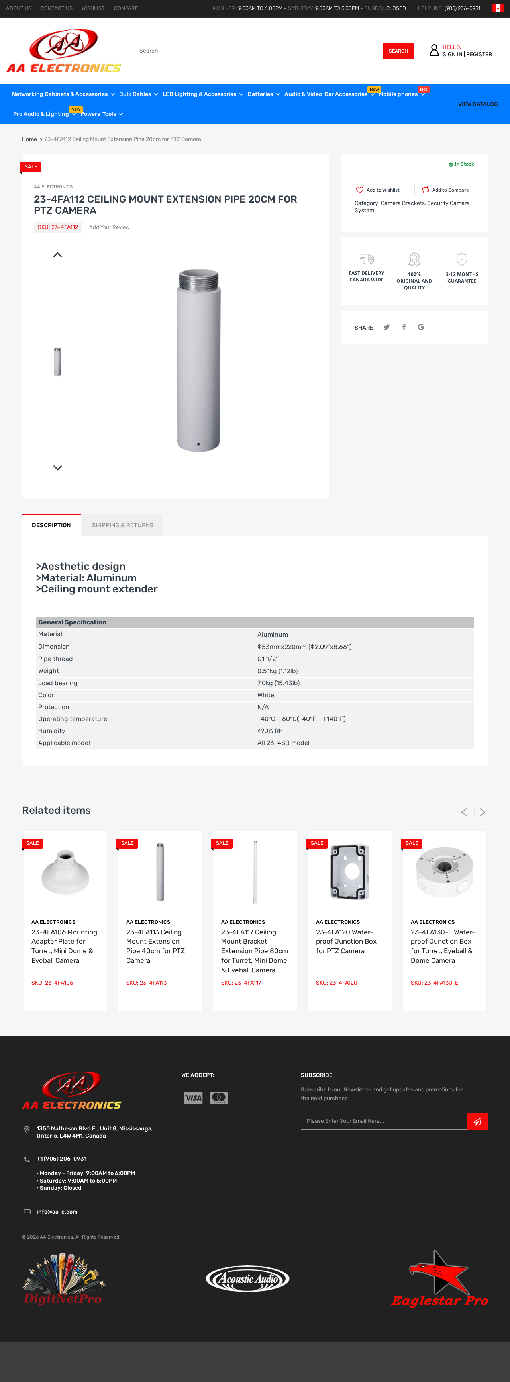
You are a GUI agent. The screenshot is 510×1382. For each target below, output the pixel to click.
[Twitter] (387, 327)
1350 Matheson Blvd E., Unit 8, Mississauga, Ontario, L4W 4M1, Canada (95, 1132)
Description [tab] (51, 525)
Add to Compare (450, 190)
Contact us (57, 8)
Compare (126, 8)
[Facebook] (404, 327)
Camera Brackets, (403, 203)
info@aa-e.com (57, 1211)
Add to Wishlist (383, 190)
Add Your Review (109, 227)
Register (479, 54)
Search (398, 51)
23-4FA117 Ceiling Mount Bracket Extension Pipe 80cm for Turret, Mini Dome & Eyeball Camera (254, 951)
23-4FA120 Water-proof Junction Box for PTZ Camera (346, 941)
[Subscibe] (477, 1121)
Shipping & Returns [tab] (122, 525)
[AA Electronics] (63, 50)
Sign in (453, 54)
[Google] (421, 327)
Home (29, 139)
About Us (18, 8)
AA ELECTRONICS (53, 187)
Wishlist (93, 8)
